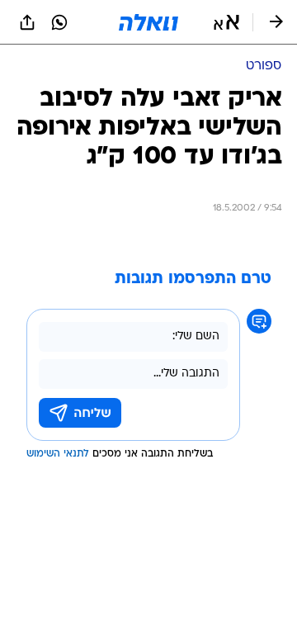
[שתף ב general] (27, 22)
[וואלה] (148, 22)
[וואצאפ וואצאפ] (59, 22)
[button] (226, 22)
